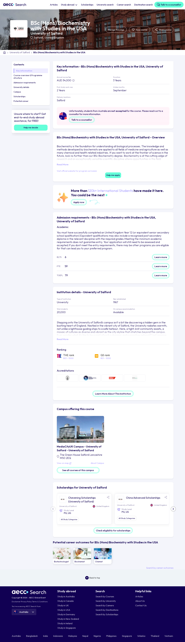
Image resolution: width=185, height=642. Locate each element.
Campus (17, 92)
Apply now (78, 202)
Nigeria (97, 635)
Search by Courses (105, 596)
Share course (165, 29)
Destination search (143, 4)
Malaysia (72, 635)
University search (105, 4)
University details (21, 87)
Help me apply (113, 175)
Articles (54, 4)
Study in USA (63, 609)
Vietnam (168, 635)
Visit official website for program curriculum (77, 171)
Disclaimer (16, 601)
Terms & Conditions (40, 601)
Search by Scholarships (107, 614)
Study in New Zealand (68, 618)
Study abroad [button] (68, 4)
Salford (38, 37)
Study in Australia (66, 596)
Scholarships (87, 4)
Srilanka (141, 635)
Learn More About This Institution (113, 393)
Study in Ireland (64, 623)
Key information (24, 70)
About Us (140, 600)
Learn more (161, 257)
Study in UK (63, 605)
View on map (63, 463)
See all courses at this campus (78, 470)
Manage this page (116, 29)
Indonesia (58, 635)
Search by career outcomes (159, 567)
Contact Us (141, 605)
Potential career (21, 101)
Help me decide (31, 127)
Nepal (85, 635)
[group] (62, 556)
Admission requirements (25, 82)
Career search (124, 4)
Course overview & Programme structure (28, 76)
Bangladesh (32, 635)
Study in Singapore (66, 627)
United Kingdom (54, 37)
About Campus (97, 463)
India (45, 635)
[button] (173, 509)
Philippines (111, 635)
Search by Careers (105, 605)
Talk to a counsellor (170, 4)
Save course (141, 29)
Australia (16, 635)
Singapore (127, 635)
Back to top (94, 577)
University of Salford (46, 33)
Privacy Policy (26, 601)
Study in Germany (66, 614)
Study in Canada (65, 600)
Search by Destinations (107, 609)
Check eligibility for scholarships (113, 530)
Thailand (155, 635)
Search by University (106, 600)
